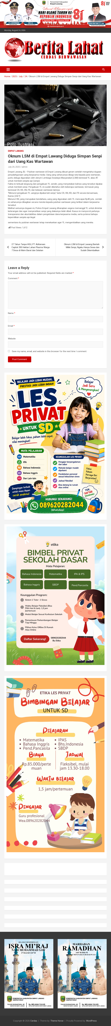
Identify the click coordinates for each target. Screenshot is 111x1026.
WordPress (91, 1020)
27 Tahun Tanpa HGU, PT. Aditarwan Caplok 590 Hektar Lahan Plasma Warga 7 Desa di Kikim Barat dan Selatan (31, 247)
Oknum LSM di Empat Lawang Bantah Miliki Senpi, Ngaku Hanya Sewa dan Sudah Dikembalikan (81, 247)
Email (11, 326)
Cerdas (33, 1020)
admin (24, 167)
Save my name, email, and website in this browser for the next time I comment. (49, 351)
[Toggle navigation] (8, 69)
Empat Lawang (16, 151)
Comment (13, 278)
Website (12, 338)
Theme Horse (56, 1020)
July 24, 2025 (14, 167)
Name (11, 313)
